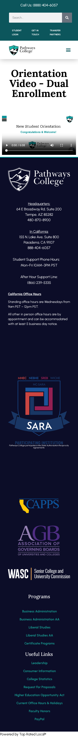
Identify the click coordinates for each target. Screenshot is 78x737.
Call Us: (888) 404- (35, 5)
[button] (68, 50)
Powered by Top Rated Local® (23, 734)
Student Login (17, 32)
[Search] (67, 18)
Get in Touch (35, 32)
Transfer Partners (55, 32)
